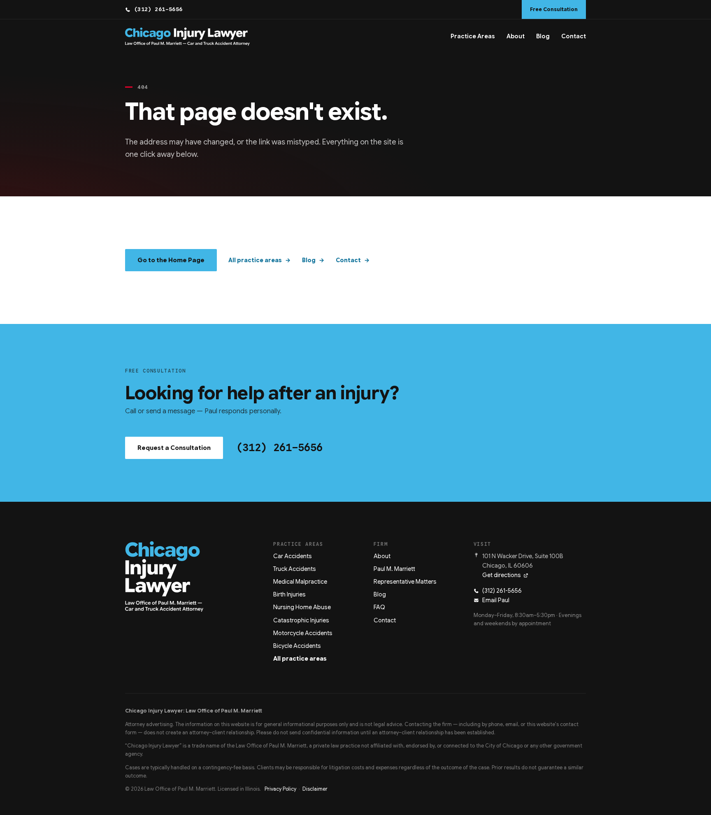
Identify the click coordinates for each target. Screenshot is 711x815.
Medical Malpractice (300, 581)
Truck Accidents (294, 569)
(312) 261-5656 (158, 9)
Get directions (501, 575)
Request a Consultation (174, 448)
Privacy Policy (280, 789)
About (516, 36)
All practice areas (255, 260)
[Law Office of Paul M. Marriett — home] (187, 37)
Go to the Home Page (170, 260)
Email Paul (495, 600)
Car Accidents (292, 556)
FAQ (379, 607)
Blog (543, 36)
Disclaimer (315, 789)
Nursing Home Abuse (302, 607)
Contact (573, 36)
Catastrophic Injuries (301, 620)
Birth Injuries (289, 594)
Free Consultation (554, 9)
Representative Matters (405, 581)
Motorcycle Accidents (302, 633)
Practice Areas (473, 36)
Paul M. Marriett (394, 569)
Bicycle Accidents (297, 646)
